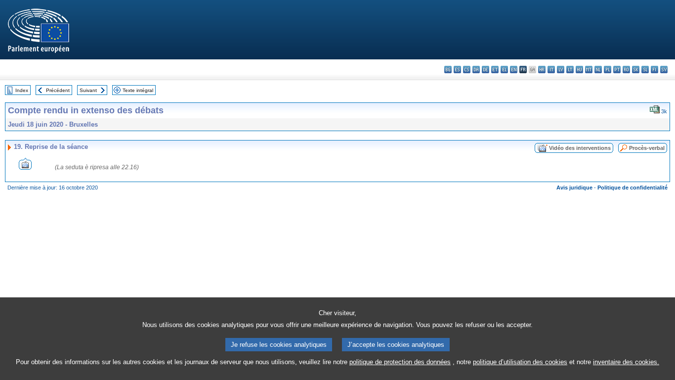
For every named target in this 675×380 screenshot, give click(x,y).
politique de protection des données (400, 362)
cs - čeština (466, 69)
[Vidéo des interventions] (25, 167)
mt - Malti (588, 69)
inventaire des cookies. (626, 362)
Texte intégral (138, 90)
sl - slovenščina (645, 69)
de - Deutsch (485, 69)
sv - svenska (664, 69)
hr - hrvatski (542, 69)
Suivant (88, 90)
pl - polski (607, 69)
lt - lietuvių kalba (570, 69)
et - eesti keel (495, 69)
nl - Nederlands (598, 69)
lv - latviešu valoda (560, 69)
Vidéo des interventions (580, 148)
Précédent (58, 90)
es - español (457, 69)
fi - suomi (654, 69)
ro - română (626, 69)
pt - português (617, 69)
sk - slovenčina (635, 69)
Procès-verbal (647, 148)
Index (21, 90)
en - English (513, 69)
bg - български (448, 69)
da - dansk (476, 69)
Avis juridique (574, 187)
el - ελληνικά (504, 69)
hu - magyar (579, 69)
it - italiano (551, 69)
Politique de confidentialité (632, 187)
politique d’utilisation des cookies (520, 362)
